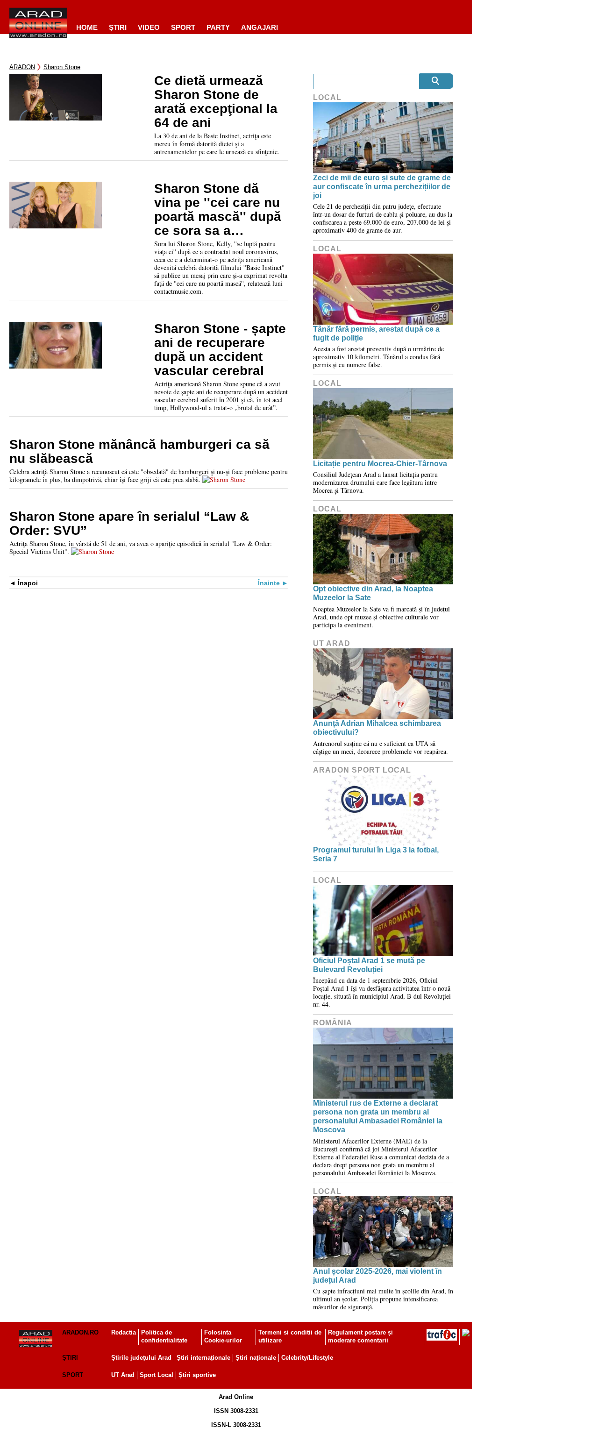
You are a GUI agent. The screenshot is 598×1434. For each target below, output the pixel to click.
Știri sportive (197, 1374)
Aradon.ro (80, 1332)
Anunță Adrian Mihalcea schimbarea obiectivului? (377, 727)
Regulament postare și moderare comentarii (360, 1336)
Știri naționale (255, 1357)
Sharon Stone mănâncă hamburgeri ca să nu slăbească (139, 452)
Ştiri (118, 27)
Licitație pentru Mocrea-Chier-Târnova (380, 464)
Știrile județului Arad (141, 1357)
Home (87, 27)
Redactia (123, 1332)
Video (149, 27)
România (332, 1023)
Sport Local (156, 1374)
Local (327, 97)
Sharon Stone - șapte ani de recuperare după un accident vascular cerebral (220, 350)
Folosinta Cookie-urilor (223, 1336)
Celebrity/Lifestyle (307, 1357)
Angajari (259, 27)
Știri (70, 1357)
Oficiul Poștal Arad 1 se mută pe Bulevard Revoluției (369, 965)
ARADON (22, 67)
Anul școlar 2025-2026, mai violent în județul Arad (377, 1275)
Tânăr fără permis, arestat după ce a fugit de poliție (376, 333)
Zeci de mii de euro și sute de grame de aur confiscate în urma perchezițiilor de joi (382, 186)
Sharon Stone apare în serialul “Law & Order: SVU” (129, 524)
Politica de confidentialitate (164, 1336)
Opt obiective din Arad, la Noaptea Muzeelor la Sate (373, 593)
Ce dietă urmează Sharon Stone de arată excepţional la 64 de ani (216, 102)
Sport (183, 27)
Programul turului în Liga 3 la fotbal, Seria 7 (376, 854)
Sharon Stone (61, 67)
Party (218, 27)
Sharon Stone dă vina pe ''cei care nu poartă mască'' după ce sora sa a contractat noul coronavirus (217, 210)
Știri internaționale (203, 1357)
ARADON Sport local (362, 770)
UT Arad (331, 643)
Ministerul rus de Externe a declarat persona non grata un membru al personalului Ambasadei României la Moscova (377, 1116)
